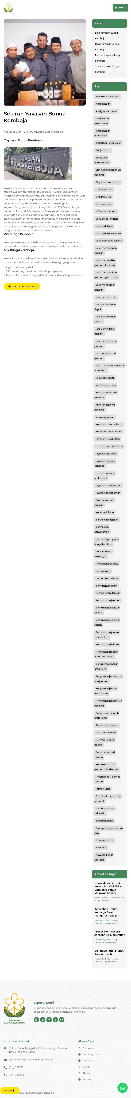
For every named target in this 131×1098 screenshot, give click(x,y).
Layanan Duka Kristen (108, 439)
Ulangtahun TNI (104, 840)
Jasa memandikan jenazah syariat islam (106, 275)
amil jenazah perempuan (102, 121)
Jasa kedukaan (104, 226)
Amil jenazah (103, 103)
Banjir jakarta (103, 150)
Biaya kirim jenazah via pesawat (107, 172)
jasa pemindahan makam (105, 331)
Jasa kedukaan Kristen (108, 233)
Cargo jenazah (104, 189)
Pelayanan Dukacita (107, 563)
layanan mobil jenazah (108, 485)
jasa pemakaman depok (105, 307)
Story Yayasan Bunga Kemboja (45, 131)
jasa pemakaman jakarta (105, 319)
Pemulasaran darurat (108, 593)
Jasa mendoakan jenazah (104, 287)
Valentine (101, 847)
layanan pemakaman (108, 492)
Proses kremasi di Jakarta (104, 754)
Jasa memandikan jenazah (105, 250)
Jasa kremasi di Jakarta (109, 240)
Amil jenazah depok (107, 111)
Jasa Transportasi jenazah (105, 356)
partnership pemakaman (101, 529)
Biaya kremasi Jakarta (108, 182)
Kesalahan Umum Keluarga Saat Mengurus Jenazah (106, 912)
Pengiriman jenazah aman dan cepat (106, 654)
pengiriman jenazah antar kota (106, 666)
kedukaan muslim (106, 385)
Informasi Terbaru (106, 211)
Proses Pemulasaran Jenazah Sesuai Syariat (109, 933)
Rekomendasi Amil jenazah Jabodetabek (106, 767)
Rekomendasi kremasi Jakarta (107, 779)
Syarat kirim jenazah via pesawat (108, 799)
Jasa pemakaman (106, 297)
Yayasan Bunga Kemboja (103, 857)
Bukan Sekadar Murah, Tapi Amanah (109, 952)
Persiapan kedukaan (107, 725)
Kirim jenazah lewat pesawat (106, 395)
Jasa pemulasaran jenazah (105, 344)
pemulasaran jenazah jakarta (107, 610)
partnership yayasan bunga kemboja (106, 542)
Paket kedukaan (105, 512)
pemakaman (103, 571)
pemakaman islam (106, 585)
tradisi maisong (104, 820)
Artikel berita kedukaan (108, 143)
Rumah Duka (103, 788)
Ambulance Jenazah (107, 96)
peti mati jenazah (106, 732)
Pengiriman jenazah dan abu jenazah (108, 679)
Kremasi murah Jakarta (109, 424)
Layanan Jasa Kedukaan (109, 446)
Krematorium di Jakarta (109, 431)
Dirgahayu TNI (103, 196)
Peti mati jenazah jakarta (105, 742)
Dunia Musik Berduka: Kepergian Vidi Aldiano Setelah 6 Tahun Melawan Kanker (109, 888)
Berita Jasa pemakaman (101, 160)
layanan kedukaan (106, 453)
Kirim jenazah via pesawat (104, 407)
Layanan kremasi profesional (104, 476)
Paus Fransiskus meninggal (103, 554)
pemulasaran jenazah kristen (107, 622)
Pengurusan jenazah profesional (106, 715)
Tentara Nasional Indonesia (104, 811)
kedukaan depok (105, 377)
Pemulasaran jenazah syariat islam (107, 635)
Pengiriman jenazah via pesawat (108, 703)
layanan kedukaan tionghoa (105, 463)
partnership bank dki (107, 519)
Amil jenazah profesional (102, 133)
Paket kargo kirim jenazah (104, 502)
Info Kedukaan (104, 204)
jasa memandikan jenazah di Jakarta (105, 263)
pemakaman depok (107, 578)
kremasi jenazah (105, 417)
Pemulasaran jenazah (108, 600)
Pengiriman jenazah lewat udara (106, 691)
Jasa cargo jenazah (107, 218)
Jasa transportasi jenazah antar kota (109, 368)
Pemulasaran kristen (107, 644)
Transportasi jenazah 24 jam (108, 830)
